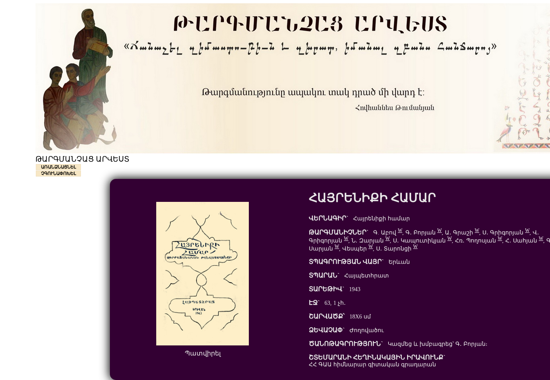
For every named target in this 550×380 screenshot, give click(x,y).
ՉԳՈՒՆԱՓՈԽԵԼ (58, 173)
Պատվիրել (203, 353)
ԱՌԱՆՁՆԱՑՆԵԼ (58, 166)
